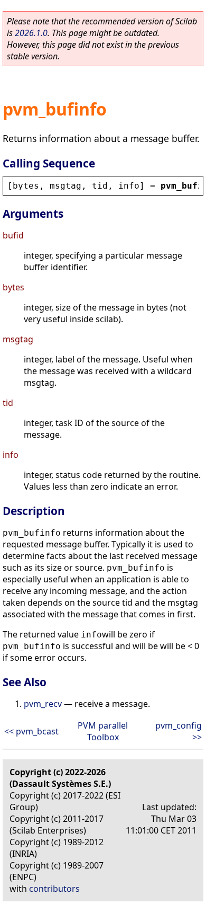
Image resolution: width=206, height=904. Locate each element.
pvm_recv (43, 704)
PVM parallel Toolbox (103, 731)
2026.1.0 (31, 33)
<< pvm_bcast (31, 731)
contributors (54, 888)
